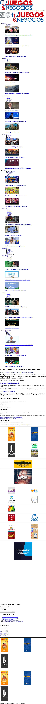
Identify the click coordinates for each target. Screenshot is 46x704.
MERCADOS (5, 255)
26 (0, 635)
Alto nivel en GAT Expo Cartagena (13, 147)
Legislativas (9, 213)
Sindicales (9, 335)
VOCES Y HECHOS (6, 330)
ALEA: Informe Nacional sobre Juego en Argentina (17, 280)
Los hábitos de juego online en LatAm (14, 366)
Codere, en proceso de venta (12, 132)
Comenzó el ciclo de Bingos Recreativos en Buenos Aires (18, 35)
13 (1, 633)
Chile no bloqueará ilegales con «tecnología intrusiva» (18, 224)
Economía (9, 257)
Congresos (9, 135)
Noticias (8, 333)
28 (3, 635)
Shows (8, 137)
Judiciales (9, 212)
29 (4, 635)
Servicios (9, 100)
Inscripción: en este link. (7, 391)
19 (0, 634)
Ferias (8, 136)
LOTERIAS (4, 248)
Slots (8, 175)
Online (8, 174)
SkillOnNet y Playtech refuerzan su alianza (15, 290)
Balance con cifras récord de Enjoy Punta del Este (17, 72)
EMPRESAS (4, 95)
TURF (3, 292)
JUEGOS (4, 170)
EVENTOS (4, 134)
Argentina (9, 24)
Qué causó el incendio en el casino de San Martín (17, 93)
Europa (8, 61)
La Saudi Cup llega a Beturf (12, 328)
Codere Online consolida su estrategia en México (16, 269)
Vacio (6, 331)
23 (5, 634)
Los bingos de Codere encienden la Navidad (15, 56)
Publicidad (9, 260)
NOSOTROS (19, 11)
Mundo (8, 25)
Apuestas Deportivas (11, 171)
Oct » (4, 636)
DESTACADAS (3, 372)
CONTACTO (11, 11)
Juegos (8, 98)
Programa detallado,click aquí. (9, 383)
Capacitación (9, 256)
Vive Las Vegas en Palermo (11, 83)
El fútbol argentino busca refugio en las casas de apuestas (11, 417)
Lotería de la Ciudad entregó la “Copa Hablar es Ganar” (19, 317)
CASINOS (4, 58)
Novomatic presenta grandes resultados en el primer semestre (11, 418)
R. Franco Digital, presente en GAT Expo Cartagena (18, 168)
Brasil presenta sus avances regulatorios (14, 246)
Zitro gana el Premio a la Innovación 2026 (15, 121)
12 (0, 633)
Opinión (8, 334)
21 (3, 634)
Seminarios (14, 372)
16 (5, 633)
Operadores (9, 99)
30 (5, 635)
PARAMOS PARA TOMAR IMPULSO (10, 617)
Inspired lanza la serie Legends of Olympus (15, 185)
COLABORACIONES (29, 11)
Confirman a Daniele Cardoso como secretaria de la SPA (19, 345)
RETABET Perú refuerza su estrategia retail (15, 306)
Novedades (9, 258)
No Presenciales (10, 172)
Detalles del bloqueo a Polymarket (13, 235)
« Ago (1, 636)
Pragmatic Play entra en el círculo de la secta (16, 206)
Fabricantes (9, 97)
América (8, 59)
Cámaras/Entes (10, 251)
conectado (10, 422)
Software (9, 101)
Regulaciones (9, 215)
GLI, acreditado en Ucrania (11, 110)
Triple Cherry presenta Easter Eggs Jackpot (15, 195)
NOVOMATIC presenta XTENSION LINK (15, 355)
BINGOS (4, 23)
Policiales (9, 214)
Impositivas (9, 210)
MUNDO (9, 332)
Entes (8, 209)
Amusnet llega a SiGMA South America (14, 157)
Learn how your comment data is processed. (23, 424)
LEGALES (4, 208)
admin (32, 372)
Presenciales (9, 173)
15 (4, 633)
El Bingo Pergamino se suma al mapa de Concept (17, 45)
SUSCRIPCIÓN (41, 11)
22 (4, 634)
